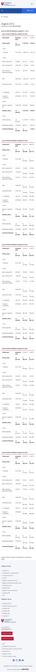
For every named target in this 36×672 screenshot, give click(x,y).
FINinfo (5, 578)
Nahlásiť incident (7, 638)
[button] (32, 4)
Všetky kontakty (6, 633)
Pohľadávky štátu (7, 585)
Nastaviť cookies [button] (7, 654)
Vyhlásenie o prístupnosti (9, 646)
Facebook (14, 660)
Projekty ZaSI (6, 608)
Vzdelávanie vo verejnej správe (11, 573)
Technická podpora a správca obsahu (12, 649)
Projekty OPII (6, 611)
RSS (4, 644)
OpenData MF (6, 593)
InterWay (25, 669)
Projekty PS (6, 616)
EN (2, 10)
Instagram (17, 660)
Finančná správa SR (8, 575)
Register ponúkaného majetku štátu (12, 583)
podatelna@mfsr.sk (6, 629)
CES (4, 595)
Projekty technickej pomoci (10, 606)
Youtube (23, 660)
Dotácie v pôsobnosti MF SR (10, 580)
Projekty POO (6, 613)
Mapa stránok (6, 651)
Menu (31, 10)
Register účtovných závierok (10, 590)
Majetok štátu (6, 588)
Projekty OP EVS (7, 603)
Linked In (20, 660)
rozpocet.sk (6, 570)
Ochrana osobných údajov (9, 656)
